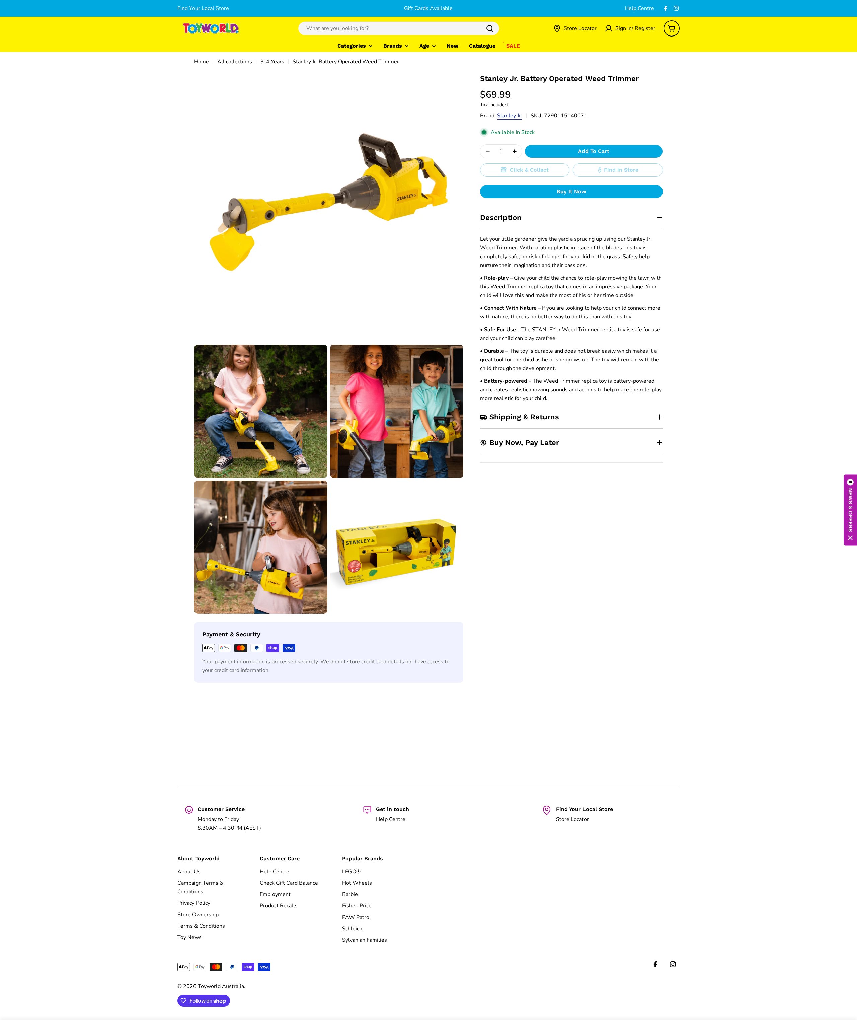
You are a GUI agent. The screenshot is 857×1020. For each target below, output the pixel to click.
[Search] (490, 28)
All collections (234, 61)
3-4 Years (272, 61)
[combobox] (398, 28)
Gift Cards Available (428, 8)
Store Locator (572, 819)
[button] (850, 510)
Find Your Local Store (203, 8)
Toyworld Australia (221, 986)
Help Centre (639, 8)
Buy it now (571, 191)
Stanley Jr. (509, 115)
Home (201, 61)
